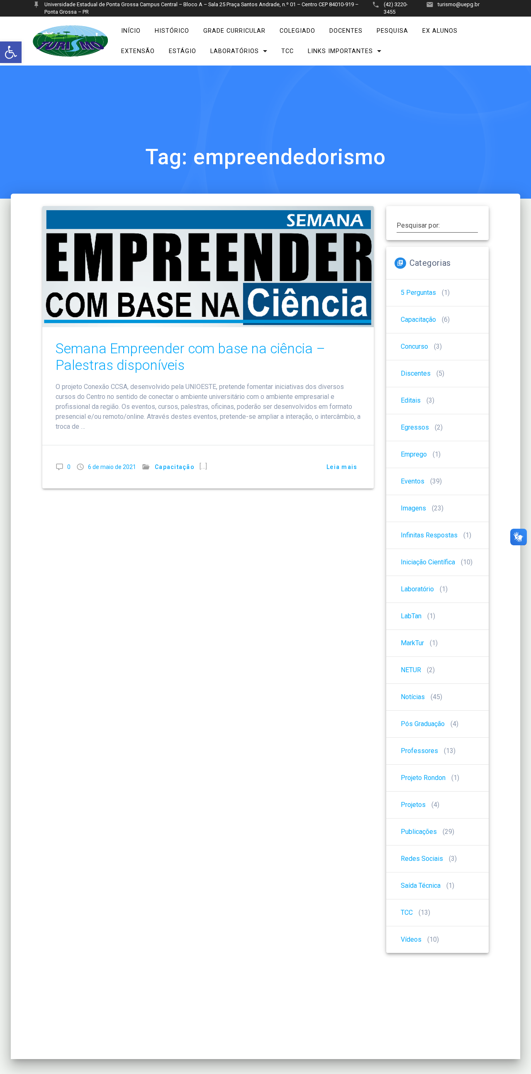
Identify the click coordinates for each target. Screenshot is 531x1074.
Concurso (414, 346)
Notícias (413, 697)
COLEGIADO (297, 30)
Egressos (415, 427)
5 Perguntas (418, 292)
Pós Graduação (423, 724)
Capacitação (175, 467)
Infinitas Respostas (429, 535)
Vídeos (411, 939)
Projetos (413, 805)
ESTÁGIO (182, 51)
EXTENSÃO (138, 51)
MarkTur (412, 643)
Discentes (416, 373)
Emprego (414, 454)
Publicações (419, 832)
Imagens (413, 508)
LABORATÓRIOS (234, 51)
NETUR (411, 670)
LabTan (411, 616)
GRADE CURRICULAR (234, 30)
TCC (287, 51)
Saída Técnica (421, 885)
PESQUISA (392, 30)
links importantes (340, 51)
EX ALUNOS (440, 30)
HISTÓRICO (172, 30)
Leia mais (341, 467)
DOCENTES (346, 30)
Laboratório (417, 589)
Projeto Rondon (423, 778)
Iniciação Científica (428, 562)
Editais (411, 400)
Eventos (412, 481)
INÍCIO (131, 30)
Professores (419, 751)
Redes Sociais (422, 859)
